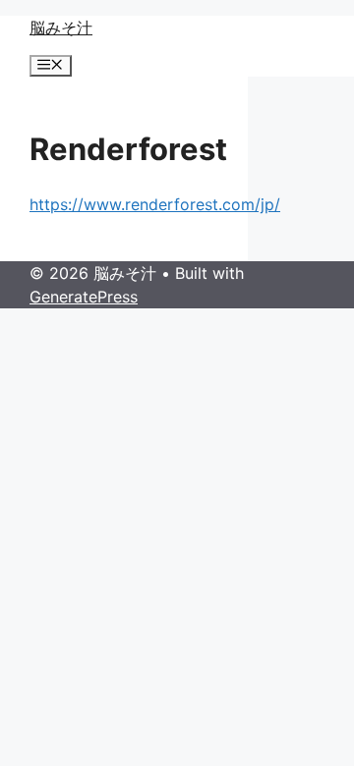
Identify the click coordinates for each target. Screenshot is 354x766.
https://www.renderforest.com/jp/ (155, 204)
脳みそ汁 (61, 27)
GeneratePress (84, 296)
